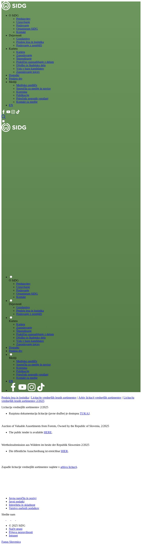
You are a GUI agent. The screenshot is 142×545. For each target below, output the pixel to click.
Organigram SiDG (27, 28)
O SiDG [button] (14, 15)
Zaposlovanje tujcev (28, 71)
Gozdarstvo (23, 38)
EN (11, 105)
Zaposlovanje (24, 55)
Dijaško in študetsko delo (31, 65)
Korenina (21, 91)
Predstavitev (23, 18)
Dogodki (14, 75)
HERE (48, 432)
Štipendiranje (24, 58)
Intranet (13, 535)
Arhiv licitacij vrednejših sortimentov (99, 397)
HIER (64, 451)
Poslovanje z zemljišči (29, 45)
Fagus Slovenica (11, 541)
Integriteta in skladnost (22, 504)
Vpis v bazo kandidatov (30, 68)
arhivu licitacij (68, 467)
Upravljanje (23, 22)
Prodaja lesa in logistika (30, 42)
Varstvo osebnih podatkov (24, 508)
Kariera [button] (13, 48)
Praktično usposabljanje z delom (35, 62)
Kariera (20, 52)
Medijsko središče (26, 85)
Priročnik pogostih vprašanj (32, 98)
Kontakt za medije (27, 101)
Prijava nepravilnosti (21, 532)
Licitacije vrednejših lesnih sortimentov (54, 397)
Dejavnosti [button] (15, 35)
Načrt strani (15, 528)
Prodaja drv (15, 78)
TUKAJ (84, 413)
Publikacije (22, 95)
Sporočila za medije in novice (33, 88)
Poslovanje (22, 25)
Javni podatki (16, 501)
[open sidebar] (71, 270)
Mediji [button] (12, 81)
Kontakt (21, 32)
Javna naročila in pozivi (22, 498)
